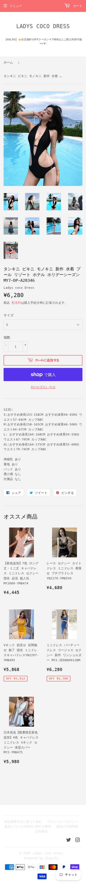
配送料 (16, 302)
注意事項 (41, 831)
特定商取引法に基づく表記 (23, 821)
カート (76, 6)
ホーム (8, 62)
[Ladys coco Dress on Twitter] (68, 841)
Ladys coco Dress (43, 26)
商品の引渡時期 (67, 826)
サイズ (9, 315)
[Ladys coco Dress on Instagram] (77, 841)
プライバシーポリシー (62, 821)
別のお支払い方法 (43, 387)
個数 (7, 337)
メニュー (16, 6)
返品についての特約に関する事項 (27, 826)
